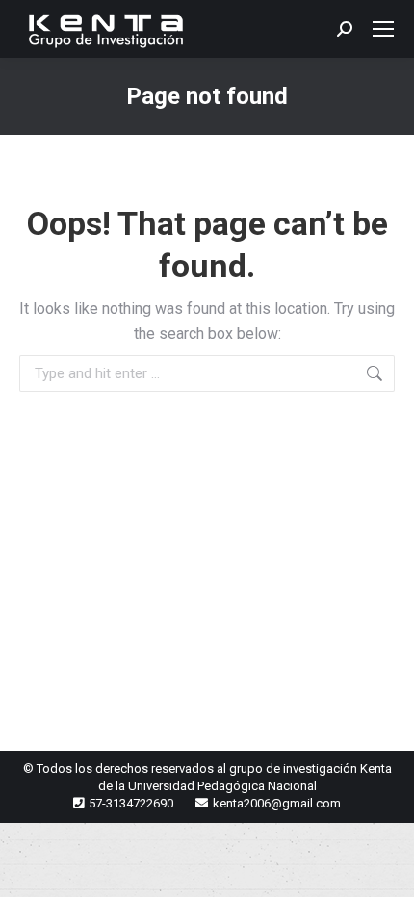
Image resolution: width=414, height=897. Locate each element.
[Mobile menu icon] (383, 28)
